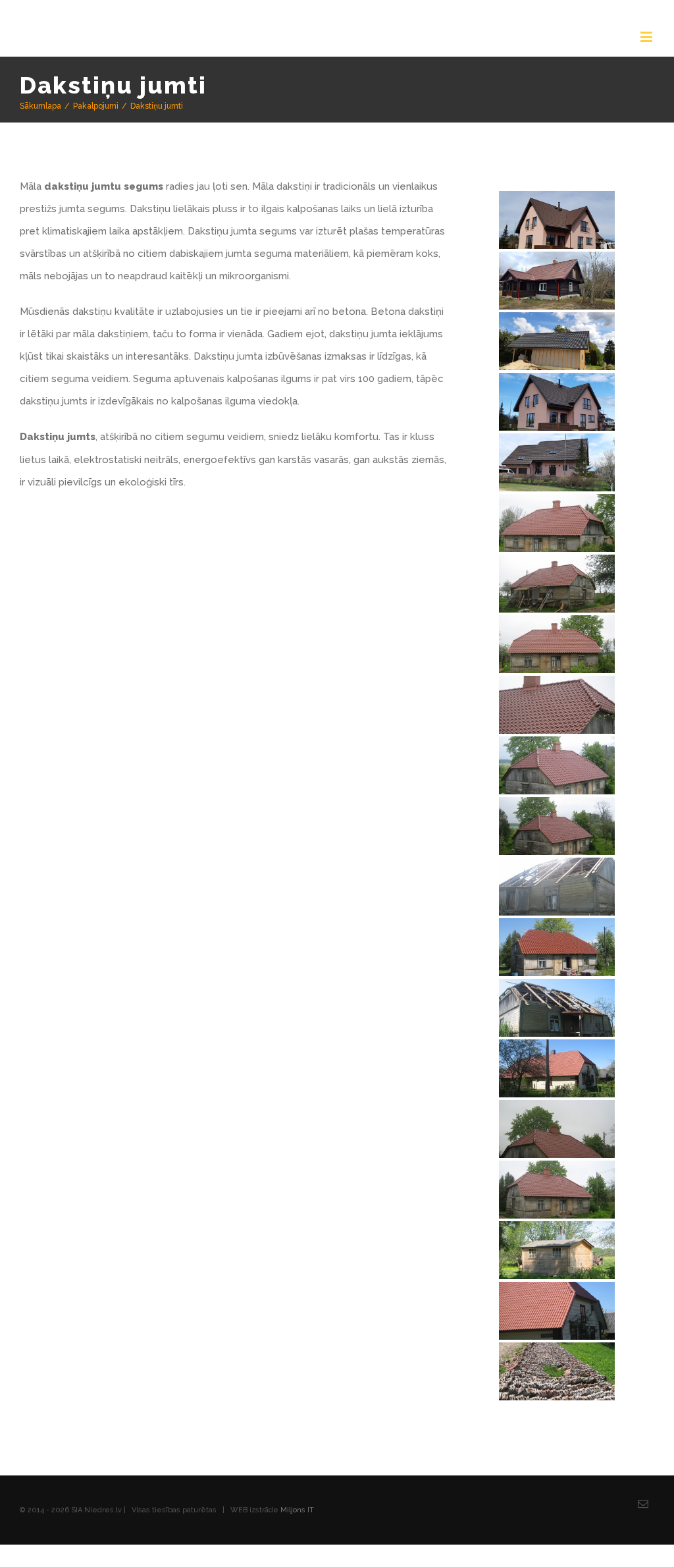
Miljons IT (297, 1532)
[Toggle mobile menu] (647, 36)
